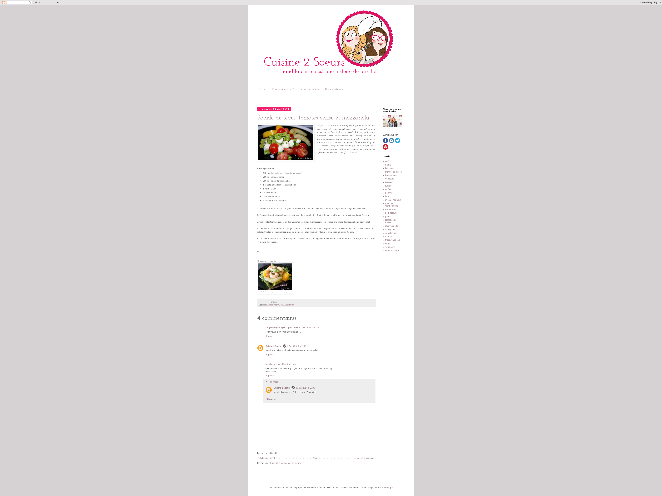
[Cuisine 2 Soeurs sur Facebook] (385, 142)
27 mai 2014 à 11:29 (297, 346)
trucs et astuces (392, 240)
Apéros (388, 161)
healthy (277, 305)
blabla (388, 165)
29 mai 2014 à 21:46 (286, 364)
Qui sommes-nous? (283, 89)
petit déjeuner (391, 213)
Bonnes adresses (334, 89)
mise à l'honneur (393, 200)
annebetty (270, 364)
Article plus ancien (366, 458)
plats (387, 216)
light (282, 305)
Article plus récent (266, 458)
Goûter (388, 189)
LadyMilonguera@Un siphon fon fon (282, 327)
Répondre (270, 336)
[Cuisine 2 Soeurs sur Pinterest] (385, 149)
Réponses (273, 382)
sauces (388, 236)
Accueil (262, 89)
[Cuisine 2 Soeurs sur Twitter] (397, 142)
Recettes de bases (391, 221)
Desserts (389, 182)
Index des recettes (309, 89)
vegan (388, 243)
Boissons (389, 168)
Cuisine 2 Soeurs (273, 346)
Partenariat (390, 209)
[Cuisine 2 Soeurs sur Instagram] (391, 142)
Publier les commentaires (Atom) (285, 463)
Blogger (389, 488)
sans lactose (391, 233)
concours (389, 179)
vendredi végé (392, 250)
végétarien (289, 305)
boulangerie (391, 175)
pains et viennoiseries (391, 204)
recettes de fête (392, 226)
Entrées (269, 305)
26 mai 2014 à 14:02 (311, 327)
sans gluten (390, 229)
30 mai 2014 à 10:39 (305, 388)
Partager (273, 302)
